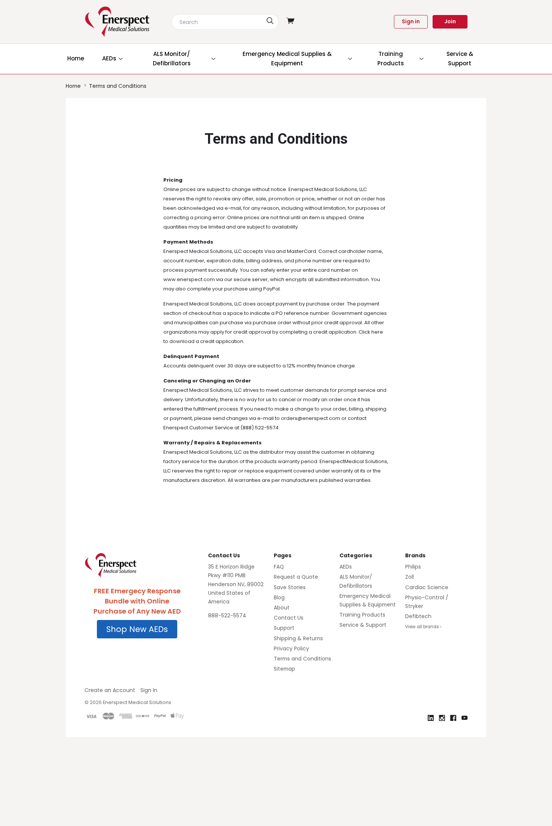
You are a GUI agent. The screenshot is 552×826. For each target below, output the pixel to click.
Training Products (362, 614)
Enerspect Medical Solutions (137, 702)
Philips (413, 566)
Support (284, 628)
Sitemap (284, 669)
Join (450, 21)
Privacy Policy (291, 648)
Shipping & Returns (298, 638)
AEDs (345, 566)
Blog (279, 597)
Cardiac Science (426, 587)
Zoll (409, 577)
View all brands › (423, 627)
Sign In (148, 690)
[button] (137, 629)
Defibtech (418, 616)
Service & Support (362, 625)
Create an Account (109, 690)
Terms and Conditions (302, 658)
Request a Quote (296, 577)
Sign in (411, 21)
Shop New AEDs (137, 629)
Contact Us (288, 617)
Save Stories (290, 587)
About (282, 607)
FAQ (279, 566)
